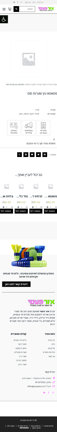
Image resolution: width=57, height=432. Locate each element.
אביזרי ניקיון (37, 84)
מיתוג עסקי (36, 427)
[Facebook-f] (18, 2)
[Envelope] (14, 2)
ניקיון (45, 84)
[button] (4, 19)
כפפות (28, 84)
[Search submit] (16, 9)
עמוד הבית (53, 84)
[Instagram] (21, 2)
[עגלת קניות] (10, 9)
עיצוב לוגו (11, 426)
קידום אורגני (48, 426)
